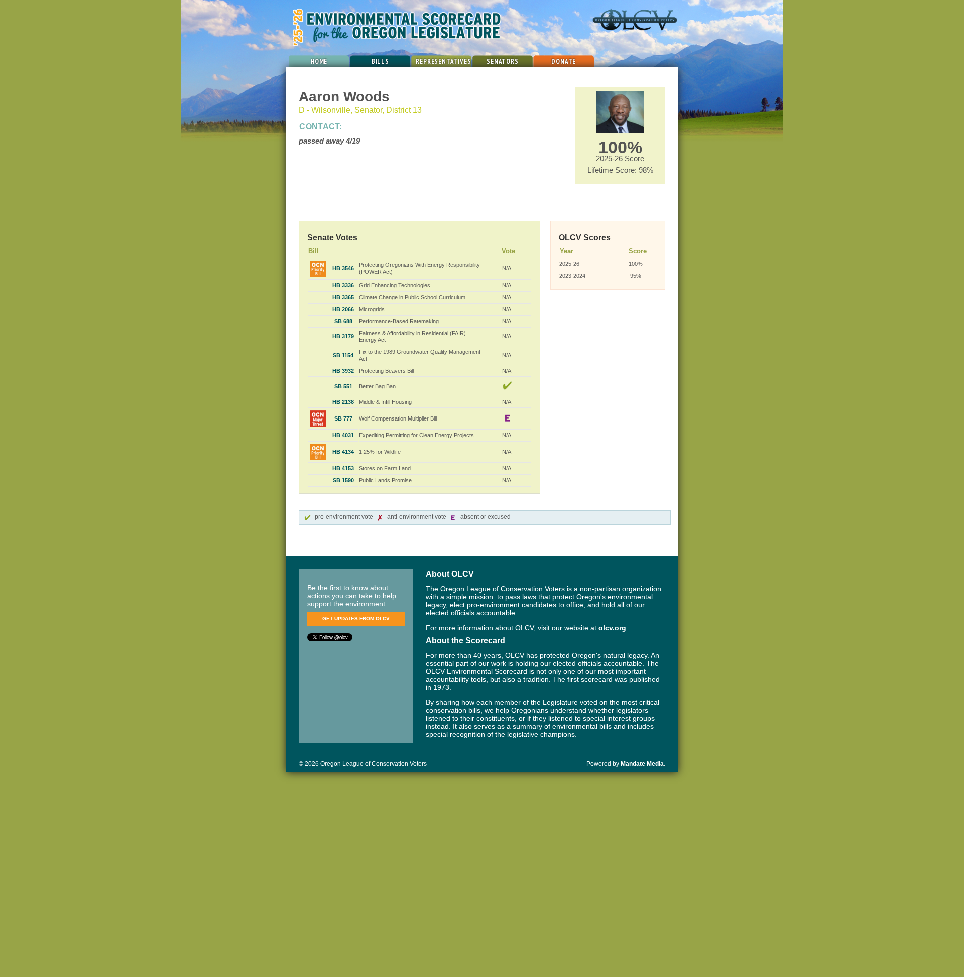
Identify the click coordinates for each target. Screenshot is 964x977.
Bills (380, 61)
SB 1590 (343, 480)
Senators (503, 61)
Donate (563, 61)
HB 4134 (343, 452)
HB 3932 (343, 371)
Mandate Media (642, 763)
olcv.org (612, 628)
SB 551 (343, 386)
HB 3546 (343, 268)
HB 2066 (343, 309)
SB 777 (343, 418)
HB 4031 (343, 435)
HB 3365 (343, 297)
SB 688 (343, 321)
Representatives (443, 61)
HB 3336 (343, 285)
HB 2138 (343, 402)
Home (319, 61)
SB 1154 (343, 355)
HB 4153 (343, 468)
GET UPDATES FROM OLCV (356, 618)
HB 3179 (343, 336)
